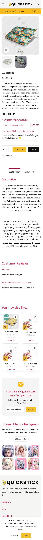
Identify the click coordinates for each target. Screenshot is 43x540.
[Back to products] (35, 11)
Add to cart (20, 149)
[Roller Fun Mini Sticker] (30, 322)
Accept (26, 535)
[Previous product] (32, 11)
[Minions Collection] (11, 321)
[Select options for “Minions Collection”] (5, 327)
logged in (16, 288)
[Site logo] (20, 4)
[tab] (14, 171)
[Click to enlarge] (6, 50)
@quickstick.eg (20, 438)
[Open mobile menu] (3, 4)
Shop (11, 11)
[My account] (38, 4)
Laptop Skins (11, 334)
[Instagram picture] (7, 451)
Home (4, 11)
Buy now (34, 149)
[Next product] (38, 11)
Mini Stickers (30, 334)
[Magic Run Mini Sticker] (11, 353)
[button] (4, 35)
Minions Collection (11, 331)
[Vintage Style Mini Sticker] (30, 353)
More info (15, 535)
